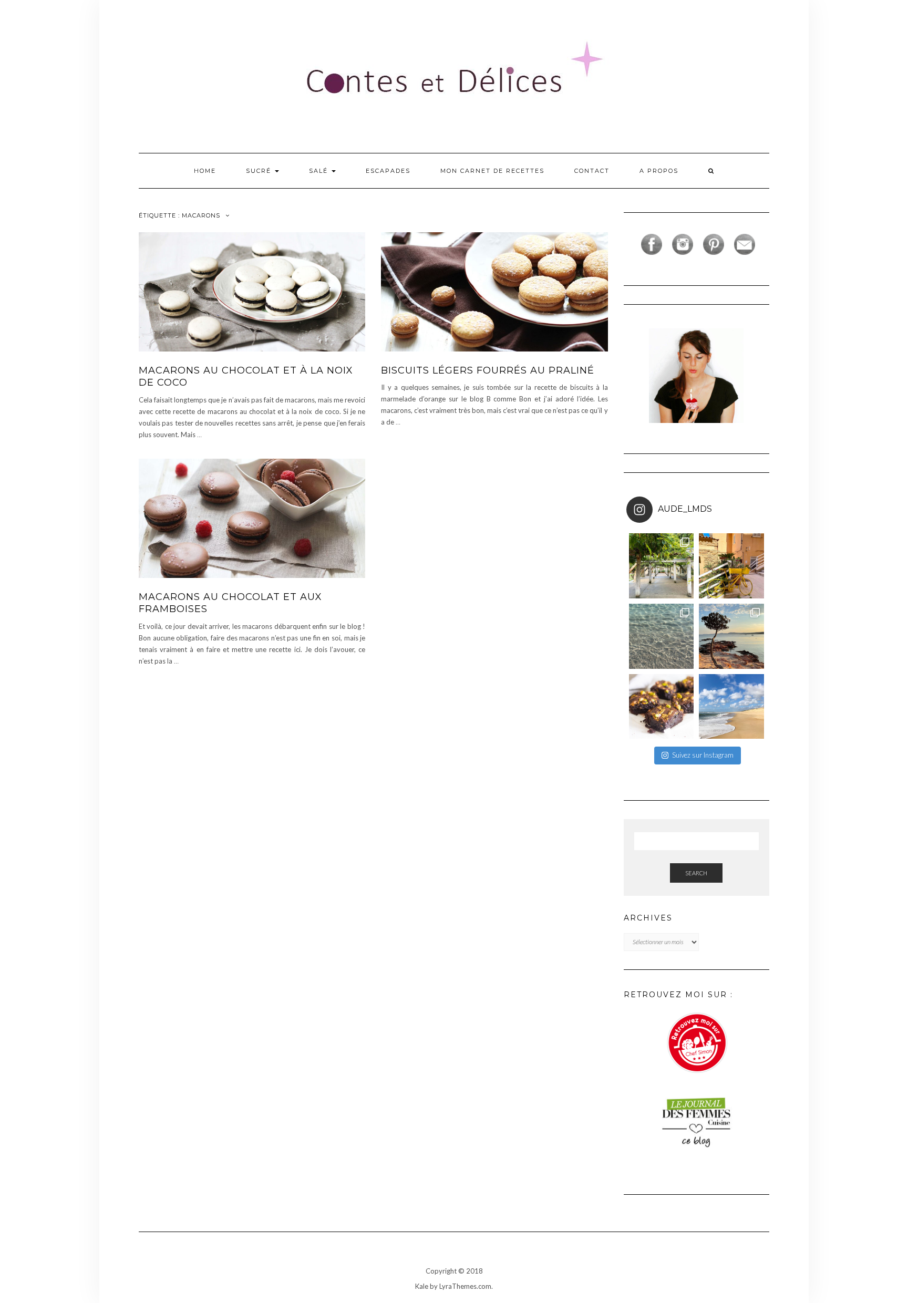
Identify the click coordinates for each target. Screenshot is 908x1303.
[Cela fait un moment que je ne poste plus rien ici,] (731, 636)
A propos (658, 170)
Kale (421, 1286)
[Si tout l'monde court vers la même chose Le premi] (731, 565)
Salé (320, 170)
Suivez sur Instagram (703, 755)
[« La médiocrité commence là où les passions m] (661, 636)
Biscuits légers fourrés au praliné (487, 370)
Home (205, 170)
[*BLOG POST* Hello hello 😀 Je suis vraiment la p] (661, 706)
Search (696, 873)
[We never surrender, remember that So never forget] (661, 565)
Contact (592, 170)
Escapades (388, 170)
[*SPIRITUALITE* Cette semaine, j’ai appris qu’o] (731, 706)
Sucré (260, 170)
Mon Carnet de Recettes (492, 170)
